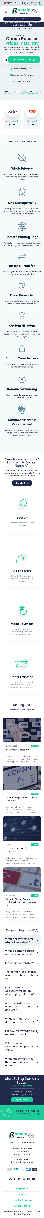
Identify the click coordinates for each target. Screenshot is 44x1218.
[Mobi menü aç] (6, 11)
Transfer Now (22, 483)
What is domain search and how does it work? (19, 952)
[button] (40, 119)
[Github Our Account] (10, 1179)
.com (7, 91)
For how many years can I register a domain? (21, 1032)
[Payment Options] (22, 1169)
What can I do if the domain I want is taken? (19, 1020)
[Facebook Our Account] (15, 1179)
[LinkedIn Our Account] (24, 1179)
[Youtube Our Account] (33, 1179)
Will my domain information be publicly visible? (19, 1046)
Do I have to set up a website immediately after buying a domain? (19, 991)
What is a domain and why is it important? (19, 940)
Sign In (32, 3)
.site (23, 91)
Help (16, 3)
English (9, 3)
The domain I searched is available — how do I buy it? (20, 975)
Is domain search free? (19, 963)
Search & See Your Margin (24, 59)
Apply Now (21, 1099)
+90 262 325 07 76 (28, 1114)
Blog (21, 3)
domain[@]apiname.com (22, 1162)
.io (31, 91)
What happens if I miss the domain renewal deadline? (19, 1062)
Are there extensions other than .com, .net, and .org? (18, 1006)
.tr (38, 91)
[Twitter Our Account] (19, 1179)
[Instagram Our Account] (28, 1179)
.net (15, 91)
